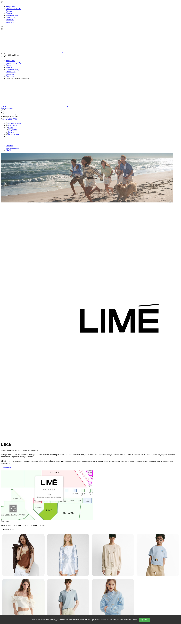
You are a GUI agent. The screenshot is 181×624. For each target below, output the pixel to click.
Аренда (9, 13)
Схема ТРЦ (11, 17)
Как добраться (7, 108)
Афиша (9, 11)
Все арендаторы (12, 148)
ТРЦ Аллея (10, 6)
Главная (9, 146)
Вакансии (10, 22)
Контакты (10, 20)
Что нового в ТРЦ (13, 9)
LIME (8, 150)
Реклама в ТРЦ (12, 15)
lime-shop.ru (6, 467)
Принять (144, 620)
